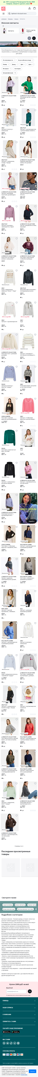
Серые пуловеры (7, 905)
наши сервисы (8, 1007)
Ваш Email (9, 988)
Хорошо (32, 1071)
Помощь (5, 1000)
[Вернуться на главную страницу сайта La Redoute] (3, 9)
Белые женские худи (9, 909)
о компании (7, 1014)
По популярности (8, 60)
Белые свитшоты (20, 905)
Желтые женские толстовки (25, 909)
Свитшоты (22, 19)
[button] (34, 8)
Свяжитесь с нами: (9, 1021)
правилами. (24, 1074)
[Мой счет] (29, 8)
